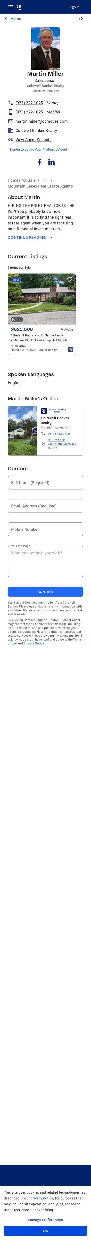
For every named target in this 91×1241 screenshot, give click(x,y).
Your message (20, 546)
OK (45, 1231)
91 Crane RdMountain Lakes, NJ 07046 (62, 444)
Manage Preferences (45, 1220)
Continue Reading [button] (27, 237)
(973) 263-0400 (59, 434)
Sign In (74, 7)
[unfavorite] (70, 279)
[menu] (12, 7)
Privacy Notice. (34, 643)
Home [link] (16, 18)
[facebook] (40, 163)
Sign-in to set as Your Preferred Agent (38, 149)
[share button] (80, 18)
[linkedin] (52, 163)
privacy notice (42, 1198)
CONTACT (45, 592)
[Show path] (45, 180)
